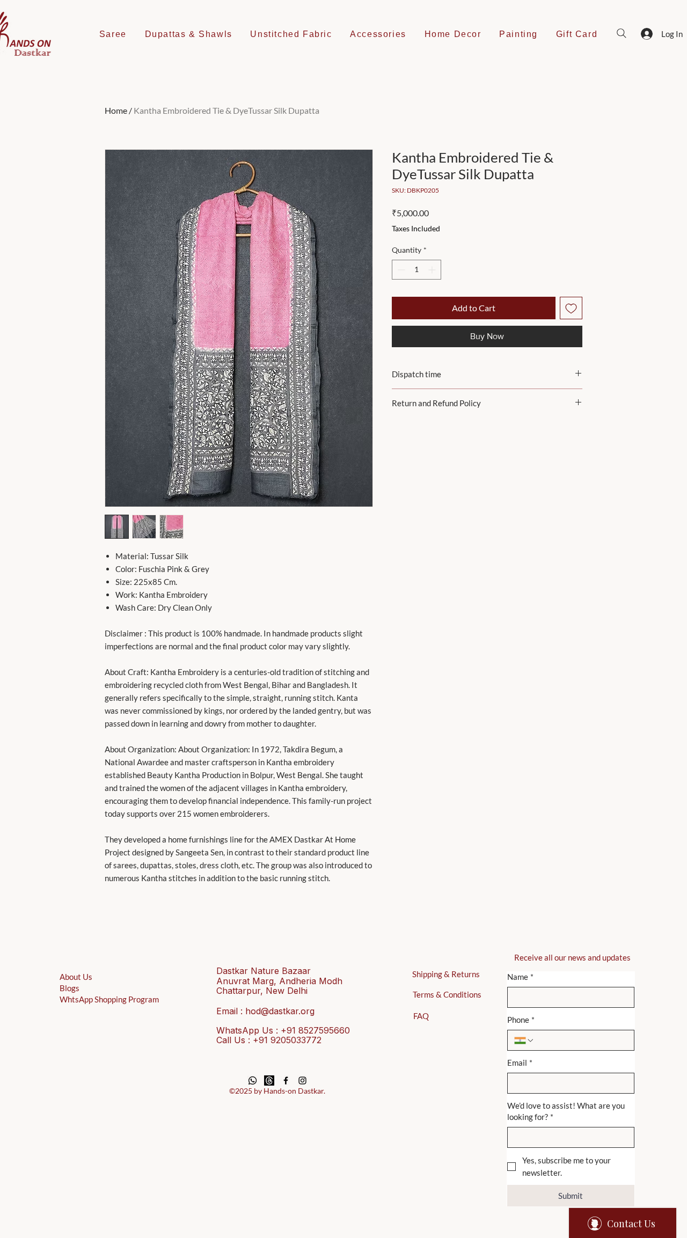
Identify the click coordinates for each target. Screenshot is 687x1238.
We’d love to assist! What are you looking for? (566, 1111)
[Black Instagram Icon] (302, 1080)
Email (519, 1062)
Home (116, 110)
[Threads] (269, 1080)
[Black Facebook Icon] (286, 1080)
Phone (521, 1019)
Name (520, 976)
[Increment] (433, 269)
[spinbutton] (416, 269)
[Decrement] (400, 269)
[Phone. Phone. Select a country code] (524, 1040)
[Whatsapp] (252, 1080)
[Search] (621, 33)
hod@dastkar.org (280, 1011)
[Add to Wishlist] (571, 308)
